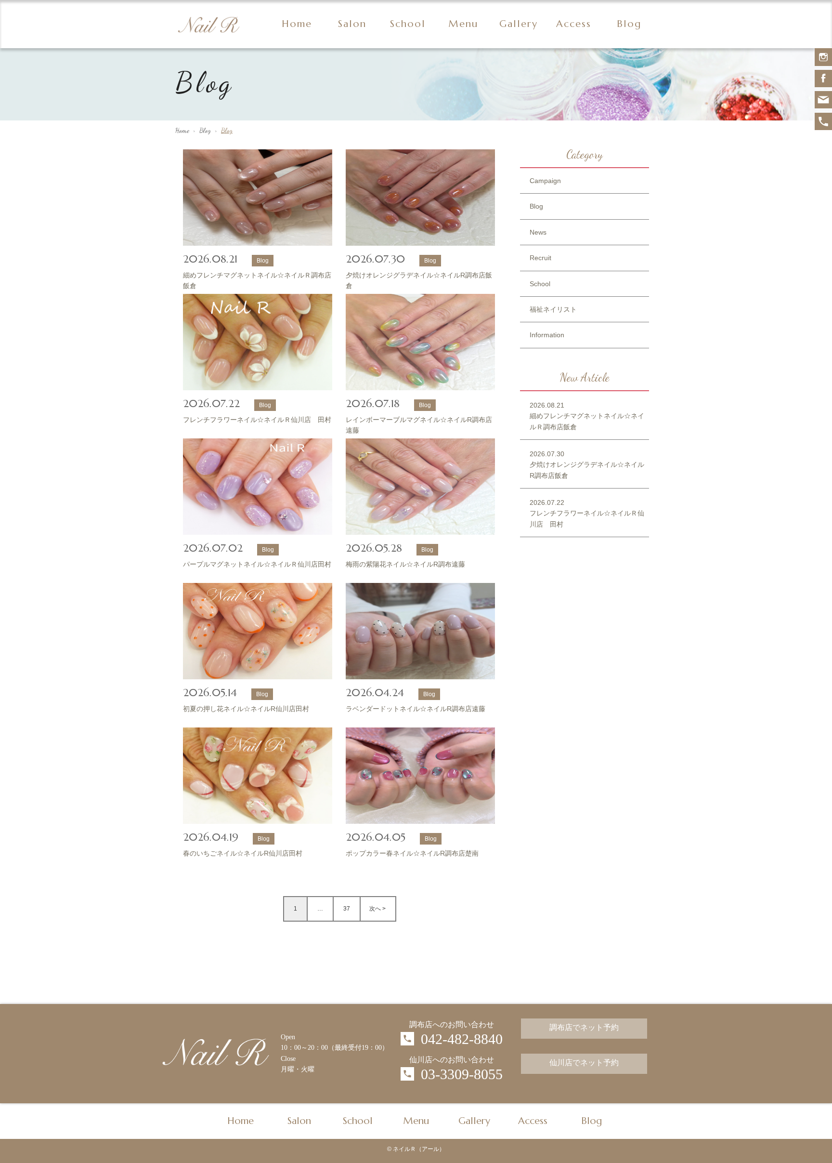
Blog (629, 24)
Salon (352, 24)
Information (547, 335)
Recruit (540, 258)
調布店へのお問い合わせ (451, 1024)
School (408, 24)
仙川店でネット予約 (584, 1064)
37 (346, 908)
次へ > (377, 908)
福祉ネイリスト (553, 309)
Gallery (518, 24)
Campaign (545, 181)
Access (573, 24)
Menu (463, 24)
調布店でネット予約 (584, 1028)
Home (297, 24)
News (538, 232)
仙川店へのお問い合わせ (451, 1060)
